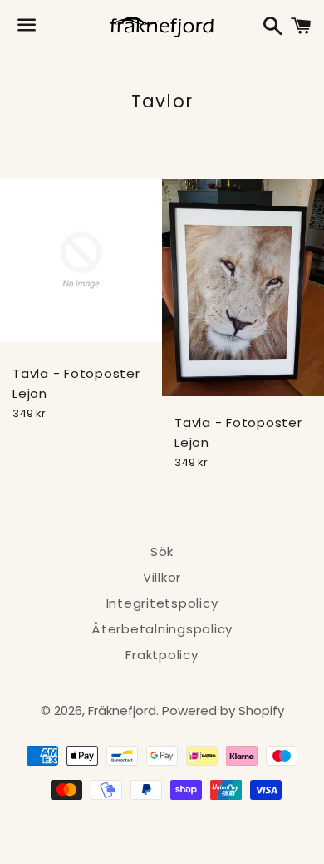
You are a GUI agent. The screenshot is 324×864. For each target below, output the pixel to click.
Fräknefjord (122, 710)
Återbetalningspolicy (162, 629)
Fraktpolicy (161, 654)
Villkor (162, 577)
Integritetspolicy (162, 603)
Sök (162, 551)
